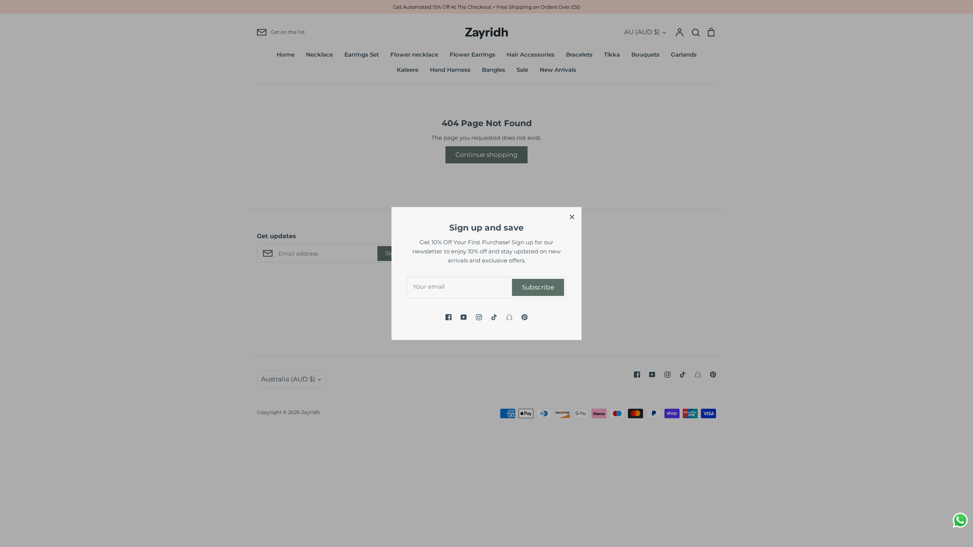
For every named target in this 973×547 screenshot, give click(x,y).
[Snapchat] (509, 317)
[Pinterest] (524, 317)
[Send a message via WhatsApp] (960, 520)
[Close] (572, 216)
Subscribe (538, 287)
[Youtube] (463, 317)
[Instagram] (478, 317)
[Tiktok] (494, 317)
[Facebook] (448, 317)
